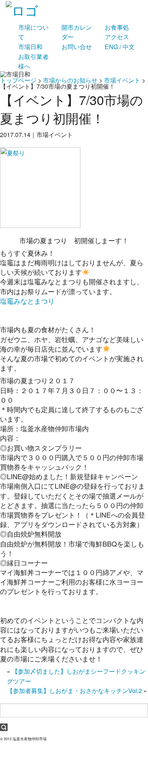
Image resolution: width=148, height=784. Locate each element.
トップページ (18, 80)
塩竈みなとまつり (27, 301)
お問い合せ (76, 46)
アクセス (117, 36)
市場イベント (122, 80)
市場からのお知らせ (70, 80)
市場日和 (30, 46)
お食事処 (117, 27)
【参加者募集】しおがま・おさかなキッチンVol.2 (74, 690)
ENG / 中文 (120, 46)
